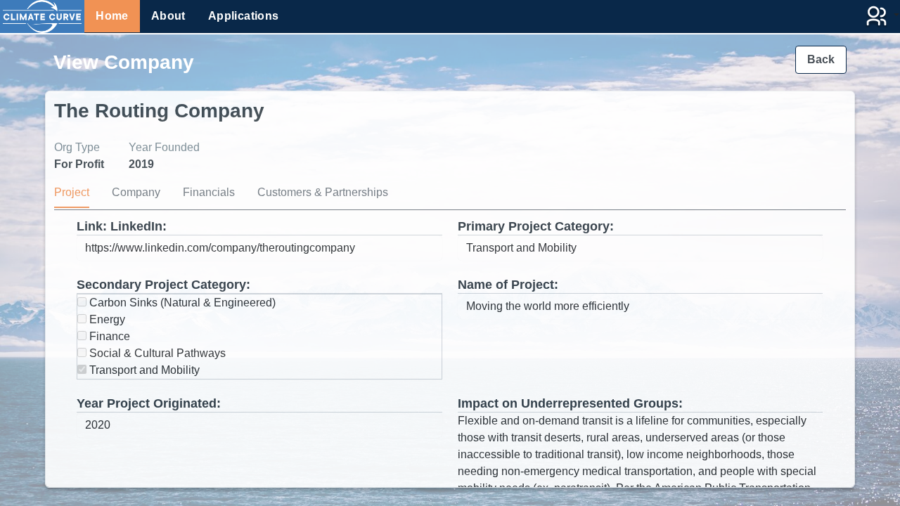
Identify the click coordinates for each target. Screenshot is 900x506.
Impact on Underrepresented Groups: (570, 403)
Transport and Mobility (143, 370)
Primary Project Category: (536, 226)
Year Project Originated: (149, 403)
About (168, 16)
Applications (243, 16)
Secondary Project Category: (163, 285)
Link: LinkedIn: (122, 226)
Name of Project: (508, 285)
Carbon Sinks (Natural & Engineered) (181, 303)
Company (136, 192)
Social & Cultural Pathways (156, 353)
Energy (105, 319)
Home (112, 16)
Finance (108, 336)
